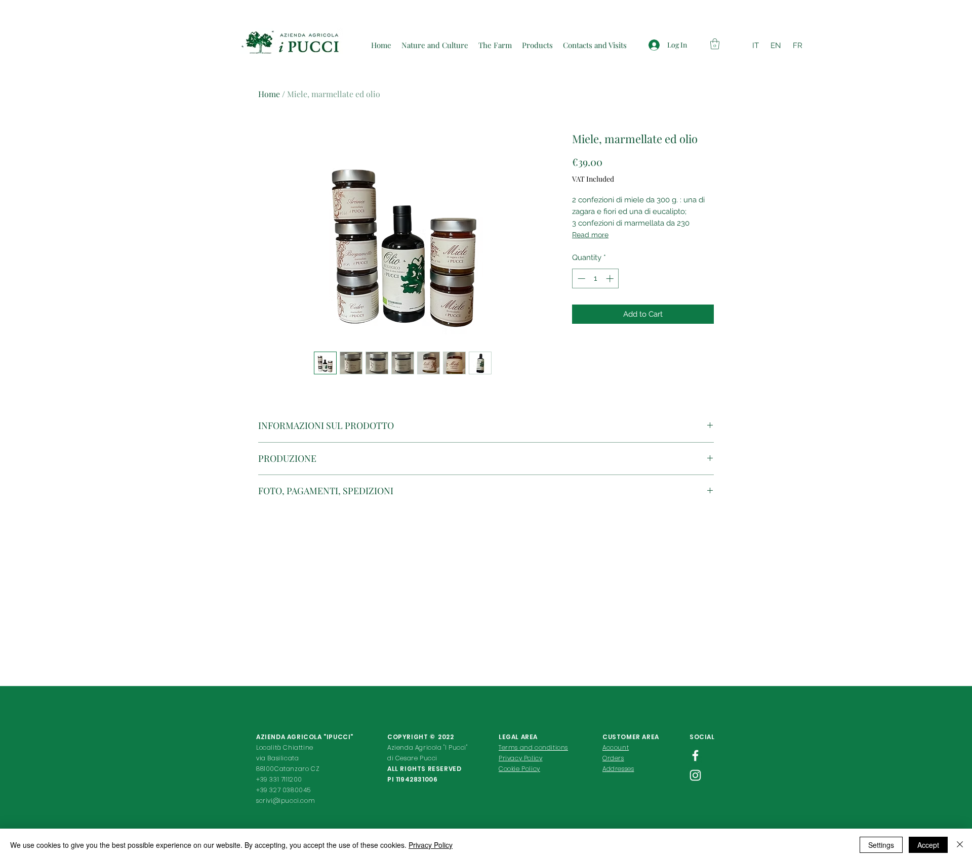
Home (269, 94)
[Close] (960, 845)
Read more (590, 235)
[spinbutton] (595, 278)
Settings (881, 845)
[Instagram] (695, 775)
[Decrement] (580, 278)
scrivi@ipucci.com (285, 800)
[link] (714, 43)
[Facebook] (695, 755)
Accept (928, 845)
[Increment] (611, 278)
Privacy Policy (431, 845)
